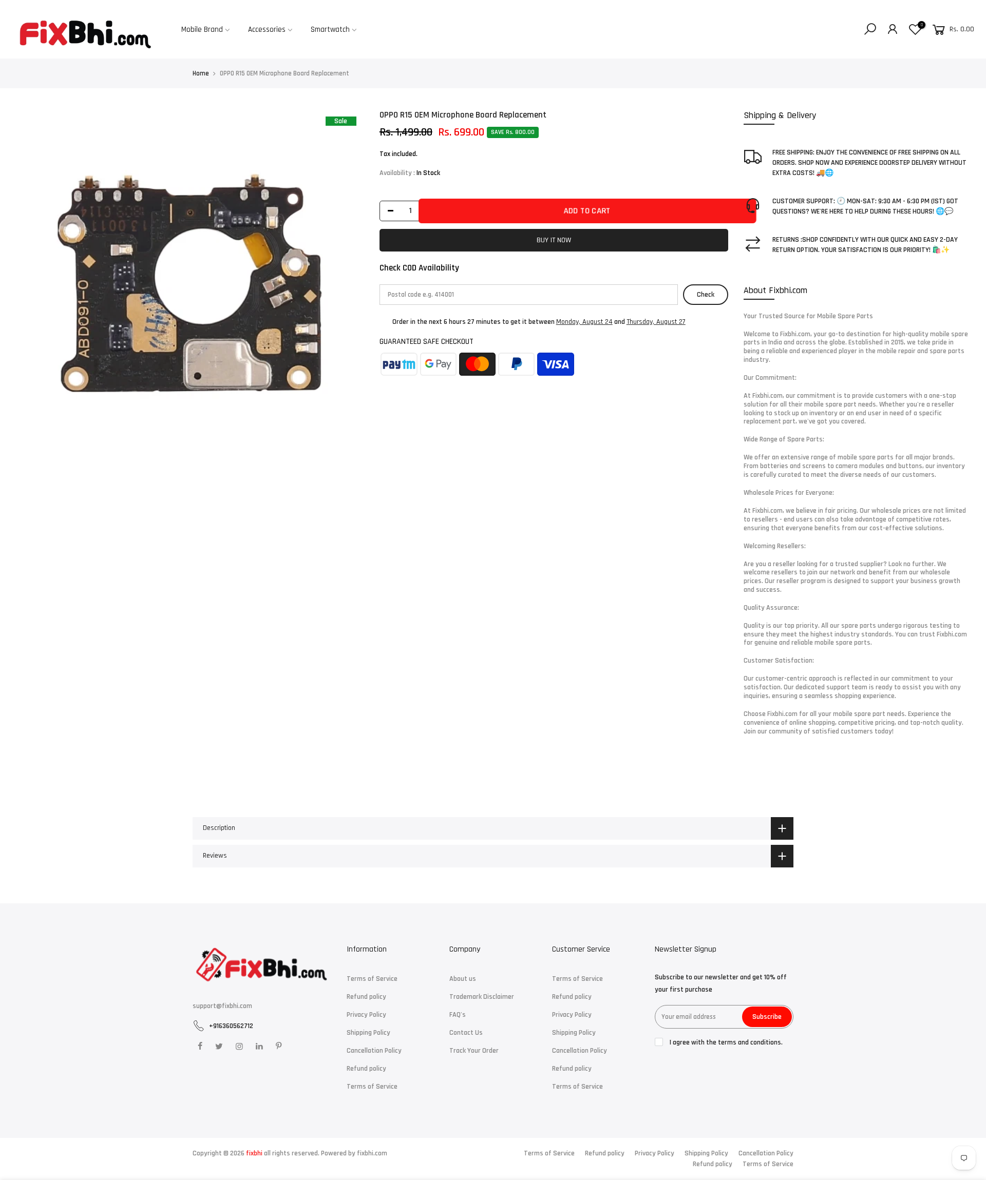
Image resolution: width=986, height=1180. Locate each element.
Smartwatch (330, 29)
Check (705, 294)
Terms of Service (372, 978)
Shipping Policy (368, 1032)
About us (462, 978)
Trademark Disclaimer (481, 996)
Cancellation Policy (374, 1050)
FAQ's (457, 1014)
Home (201, 73)
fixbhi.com (372, 1153)
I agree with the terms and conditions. (725, 1042)
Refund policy (366, 996)
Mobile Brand (202, 29)
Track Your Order (474, 1050)
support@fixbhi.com (222, 1006)
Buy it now (554, 240)
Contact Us (466, 1032)
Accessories (267, 29)
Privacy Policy (366, 1014)
